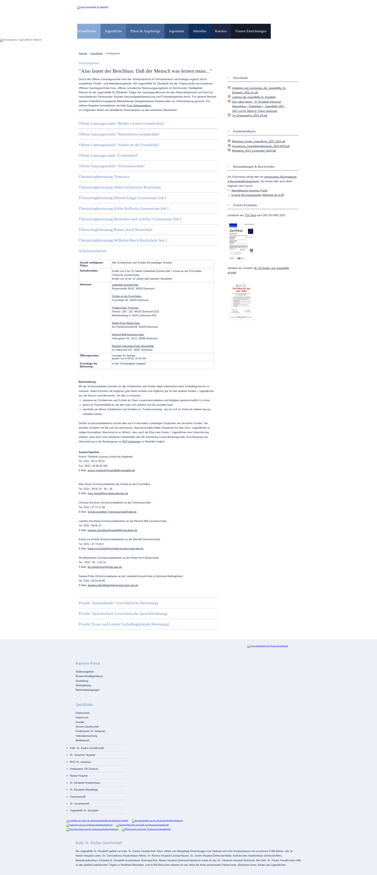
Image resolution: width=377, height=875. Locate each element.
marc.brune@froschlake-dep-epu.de (108, 493)
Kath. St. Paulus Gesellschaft (87, 748)
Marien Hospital (79, 775)
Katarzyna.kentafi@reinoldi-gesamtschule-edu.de (115, 548)
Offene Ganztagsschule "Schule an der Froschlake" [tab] (119, 145)
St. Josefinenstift (79, 803)
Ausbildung (82, 680)
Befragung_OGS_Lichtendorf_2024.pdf (254, 150)
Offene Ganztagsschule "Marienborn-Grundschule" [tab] (119, 134)
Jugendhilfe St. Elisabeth (84, 810)
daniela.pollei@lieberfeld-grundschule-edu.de (113, 585)
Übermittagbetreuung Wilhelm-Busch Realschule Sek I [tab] (123, 240)
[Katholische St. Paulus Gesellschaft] (267, 646)
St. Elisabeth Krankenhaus (85, 782)
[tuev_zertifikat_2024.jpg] (241, 260)
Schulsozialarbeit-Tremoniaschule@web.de (112, 511)
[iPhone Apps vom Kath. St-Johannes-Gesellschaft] (146, 829)
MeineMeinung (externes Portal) (250, 190)
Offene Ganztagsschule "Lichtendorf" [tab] (109, 155)
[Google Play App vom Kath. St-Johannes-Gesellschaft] (142, 825)
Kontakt (80, 722)
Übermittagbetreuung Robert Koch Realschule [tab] (116, 229)
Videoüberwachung (86, 735)
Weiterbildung (83, 685)
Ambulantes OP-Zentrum (84, 768)
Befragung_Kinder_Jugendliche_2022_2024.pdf (258, 141)
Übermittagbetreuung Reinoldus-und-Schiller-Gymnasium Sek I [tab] (130, 219)
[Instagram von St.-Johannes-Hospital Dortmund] (89, 825)
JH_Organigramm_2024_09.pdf (249, 115)
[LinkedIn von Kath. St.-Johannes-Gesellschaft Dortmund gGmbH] (97, 820)
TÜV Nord (250, 215)
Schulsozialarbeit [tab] (92, 251)
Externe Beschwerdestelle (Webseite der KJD (257, 195)
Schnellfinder (97, 53)
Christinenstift (78, 796)
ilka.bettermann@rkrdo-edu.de (105, 567)
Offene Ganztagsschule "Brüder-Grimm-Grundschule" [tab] (122, 123)
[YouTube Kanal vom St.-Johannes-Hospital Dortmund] (92, 829)
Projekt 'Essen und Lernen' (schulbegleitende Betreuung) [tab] (124, 624)
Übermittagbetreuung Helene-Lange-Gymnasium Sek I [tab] (122, 198)
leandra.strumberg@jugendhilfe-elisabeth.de (112, 530)
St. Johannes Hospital (82, 754)
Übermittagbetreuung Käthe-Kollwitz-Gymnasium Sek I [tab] (124, 208)
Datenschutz (83, 712)
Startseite (83, 53)
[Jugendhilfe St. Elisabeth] (92, 7)
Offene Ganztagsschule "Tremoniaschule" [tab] (112, 166)
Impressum (82, 717)
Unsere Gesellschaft (87, 726)
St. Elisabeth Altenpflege (84, 789)
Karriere (221, 31)
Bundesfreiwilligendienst (89, 676)
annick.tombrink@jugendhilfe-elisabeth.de (111, 470)
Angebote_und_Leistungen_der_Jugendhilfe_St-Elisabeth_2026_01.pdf (259, 90)
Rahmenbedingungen (87, 689)
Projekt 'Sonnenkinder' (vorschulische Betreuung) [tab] (118, 603)
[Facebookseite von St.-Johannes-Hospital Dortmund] (157, 820)
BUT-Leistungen (132, 441)
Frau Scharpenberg (139, 105)
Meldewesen (83, 740)
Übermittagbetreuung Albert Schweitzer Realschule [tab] (120, 187)
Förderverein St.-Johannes (91, 731)
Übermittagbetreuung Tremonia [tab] (104, 176)
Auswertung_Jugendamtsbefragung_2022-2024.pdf (260, 146)
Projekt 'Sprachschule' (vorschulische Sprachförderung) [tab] (123, 613)
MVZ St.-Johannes (80, 762)
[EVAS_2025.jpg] (241, 319)
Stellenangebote (85, 671)
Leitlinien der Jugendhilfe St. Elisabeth (254, 97)
